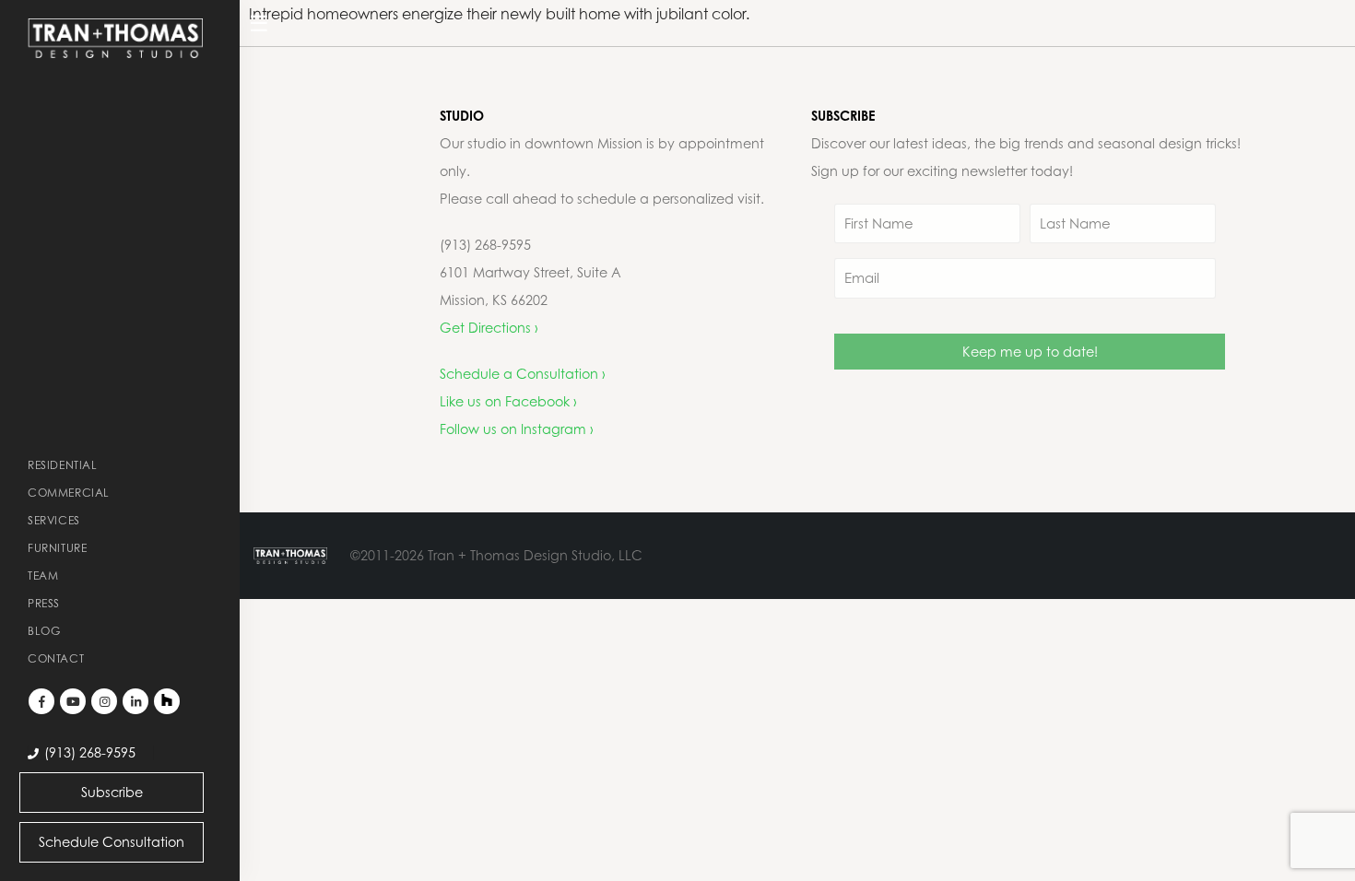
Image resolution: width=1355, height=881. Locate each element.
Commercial (69, 492)
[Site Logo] (115, 38)
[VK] (167, 701)
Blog (44, 631)
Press (44, 603)
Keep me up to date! (1030, 351)
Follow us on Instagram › (517, 429)
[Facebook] (41, 701)
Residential (63, 465)
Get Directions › (489, 327)
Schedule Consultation (111, 842)
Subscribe (112, 792)
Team (43, 575)
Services (54, 520)
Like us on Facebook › (508, 401)
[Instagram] (104, 701)
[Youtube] (73, 701)
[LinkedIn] (135, 701)
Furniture (57, 548)
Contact (56, 658)
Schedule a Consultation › (523, 374)
